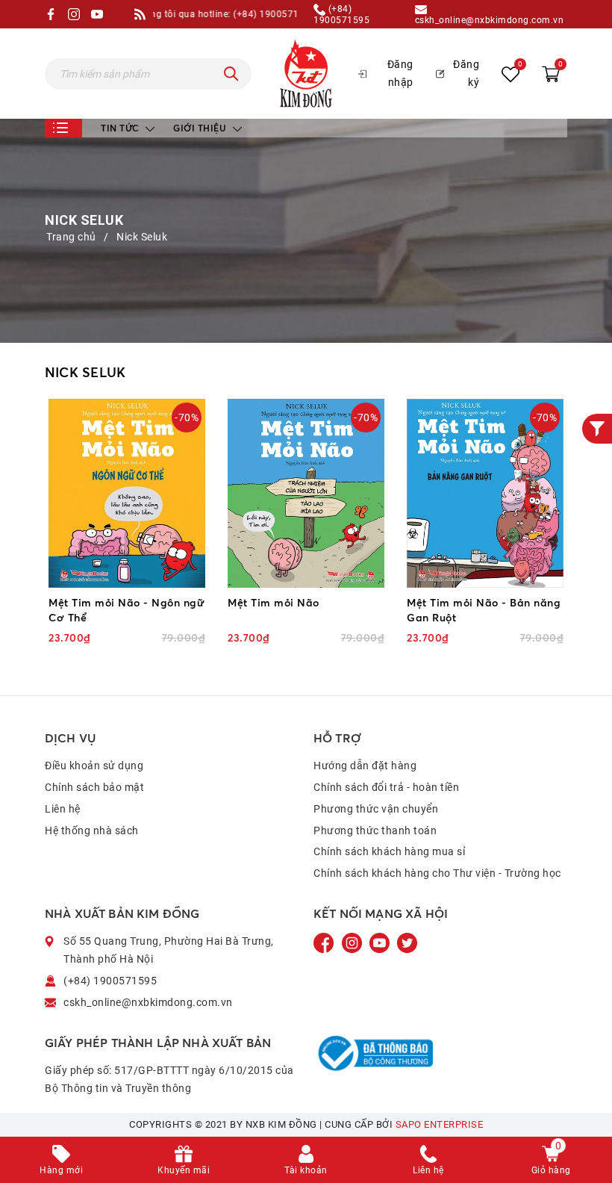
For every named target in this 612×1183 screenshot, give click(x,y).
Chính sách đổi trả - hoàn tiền (386, 787)
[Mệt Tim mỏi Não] (306, 493)
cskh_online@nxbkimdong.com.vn (489, 20)
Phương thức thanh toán (375, 830)
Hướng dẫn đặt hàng (364, 765)
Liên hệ (63, 809)
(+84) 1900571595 (341, 14)
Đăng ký (466, 73)
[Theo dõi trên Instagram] (353, 942)
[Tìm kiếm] (231, 74)
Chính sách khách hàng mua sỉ (389, 851)
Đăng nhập (400, 73)
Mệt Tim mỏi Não (273, 602)
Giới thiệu (201, 128)
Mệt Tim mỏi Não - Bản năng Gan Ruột (484, 610)
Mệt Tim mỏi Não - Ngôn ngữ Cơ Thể (126, 610)
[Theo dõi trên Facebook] (325, 942)
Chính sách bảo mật (94, 787)
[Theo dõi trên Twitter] (407, 942)
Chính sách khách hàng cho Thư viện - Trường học (437, 873)
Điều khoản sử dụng (94, 765)
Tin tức (121, 128)
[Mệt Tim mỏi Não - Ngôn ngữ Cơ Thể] (127, 493)
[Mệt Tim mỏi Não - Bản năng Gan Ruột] (485, 493)
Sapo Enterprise (440, 1124)
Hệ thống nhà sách (92, 830)
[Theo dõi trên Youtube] (381, 942)
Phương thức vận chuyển (375, 809)
